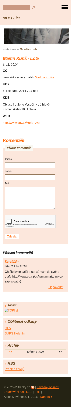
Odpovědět (55, 287)
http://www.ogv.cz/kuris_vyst (21, 122)
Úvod (5, 49)
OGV (8, 328)
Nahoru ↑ (46, 396)
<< (10, 351)
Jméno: (8, 159)
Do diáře (14, 49)
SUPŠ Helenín (15, 333)
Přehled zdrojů (14, 369)
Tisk (37, 392)
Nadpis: (9, 171)
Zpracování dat (14, 392)
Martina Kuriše (44, 77)
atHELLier (11, 18)
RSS (29, 392)
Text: (7, 183)
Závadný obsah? (48, 387)
